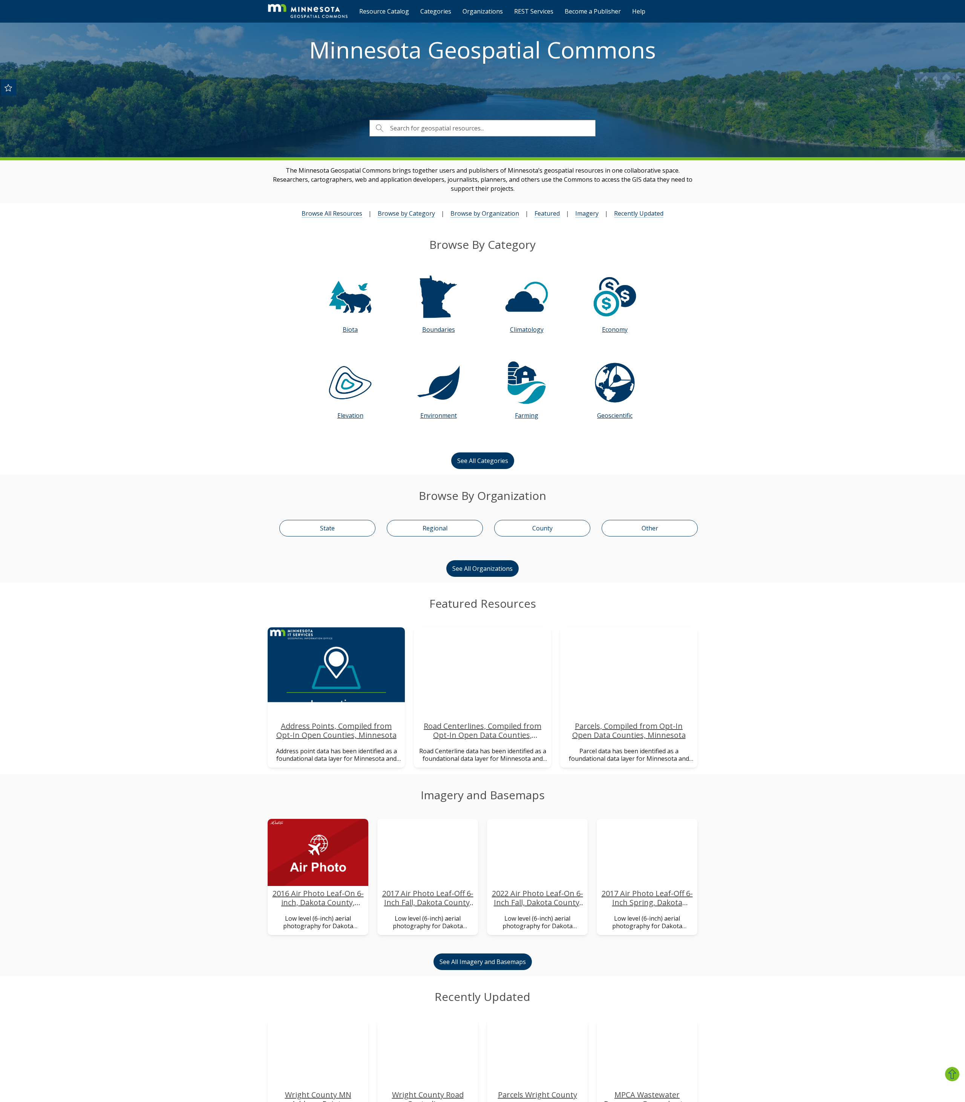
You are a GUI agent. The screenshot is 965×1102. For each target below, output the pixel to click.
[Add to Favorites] (8, 87)
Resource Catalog (384, 11)
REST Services (533, 11)
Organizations (483, 11)
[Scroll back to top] (952, 1074)
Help (638, 11)
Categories (435, 11)
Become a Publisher (593, 11)
